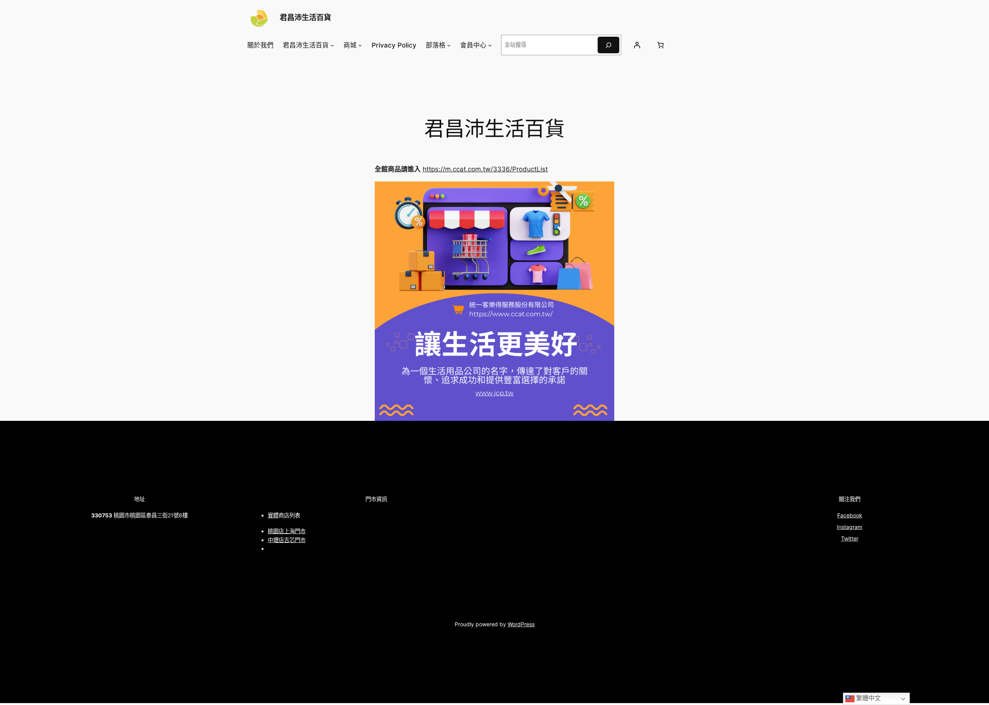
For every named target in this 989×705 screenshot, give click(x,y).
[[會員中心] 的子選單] (490, 45)
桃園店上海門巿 (287, 531)
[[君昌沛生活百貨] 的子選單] (332, 45)
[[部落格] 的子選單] (449, 45)
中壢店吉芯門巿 (287, 540)
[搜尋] (608, 45)
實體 (273, 515)
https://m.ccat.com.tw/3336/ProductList (485, 169)
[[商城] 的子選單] (360, 45)
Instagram (849, 527)
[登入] (637, 45)
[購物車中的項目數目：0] (660, 45)
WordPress (521, 624)
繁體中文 (868, 698)
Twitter (849, 538)
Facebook (849, 515)
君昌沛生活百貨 (305, 17)
